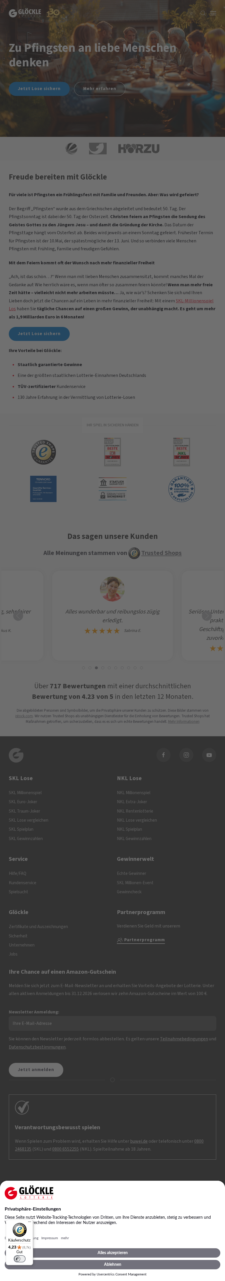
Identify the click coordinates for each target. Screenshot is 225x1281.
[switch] (19, 1258)
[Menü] (29, 1223)
